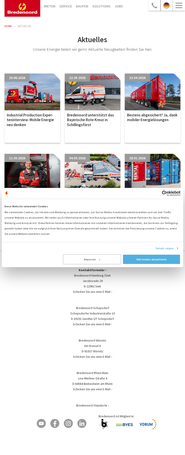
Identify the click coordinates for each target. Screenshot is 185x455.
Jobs (119, 6)
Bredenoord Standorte (91, 405)
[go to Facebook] (54, 423)
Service (65, 6)
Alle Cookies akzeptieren (151, 259)
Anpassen (90, 259)
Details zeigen (164, 248)
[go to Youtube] (41, 423)
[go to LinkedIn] (81, 423)
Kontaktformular (92, 270)
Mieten (49, 6)
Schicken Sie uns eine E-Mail (91, 292)
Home (8, 26)
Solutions (101, 6)
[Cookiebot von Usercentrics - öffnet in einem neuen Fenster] (160, 193)
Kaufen (82, 6)
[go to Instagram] (68, 423)
